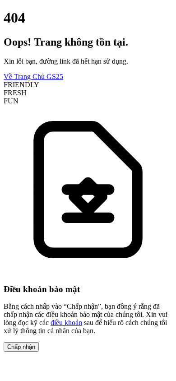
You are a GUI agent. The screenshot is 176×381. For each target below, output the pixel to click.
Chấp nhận (21, 347)
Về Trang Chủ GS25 (33, 76)
